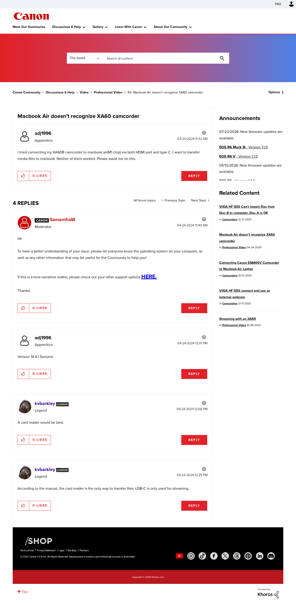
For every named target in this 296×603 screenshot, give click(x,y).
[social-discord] (271, 556)
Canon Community (31, 16)
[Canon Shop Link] (36, 541)
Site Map (72, 550)
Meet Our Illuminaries (29, 26)
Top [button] (25, 591)
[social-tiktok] (202, 556)
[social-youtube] (179, 556)
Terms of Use (27, 550)
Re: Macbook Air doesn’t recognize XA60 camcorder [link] (165, 92)
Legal (62, 550)
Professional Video (108, 92)
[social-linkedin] (259, 556)
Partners (84, 550)
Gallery (98, 26)
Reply (194, 176)
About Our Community (170, 26)
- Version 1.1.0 (243, 147)
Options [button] (274, 92)
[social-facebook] (214, 556)
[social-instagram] (191, 556)
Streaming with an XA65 (237, 318)
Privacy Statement (46, 550)
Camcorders (229, 219)
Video (84, 92)
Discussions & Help (66, 26)
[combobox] (165, 58)
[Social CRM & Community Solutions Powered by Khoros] (268, 593)
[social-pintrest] (248, 556)
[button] (23, 175)
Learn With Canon (128, 26)
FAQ (278, 4)
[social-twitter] (225, 556)
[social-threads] (236, 556)
